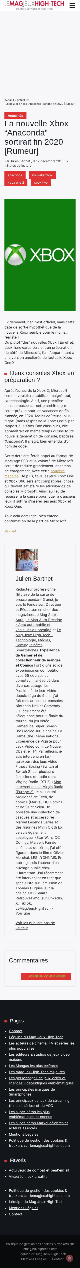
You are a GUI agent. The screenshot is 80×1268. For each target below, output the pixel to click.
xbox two (41, 182)
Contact (15, 1031)
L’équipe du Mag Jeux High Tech (36, 1037)
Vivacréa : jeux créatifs (28, 1176)
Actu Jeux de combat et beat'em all (39, 1170)
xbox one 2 (16, 182)
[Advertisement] (40, 40)
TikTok (25, 903)
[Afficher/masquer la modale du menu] (72, 5)
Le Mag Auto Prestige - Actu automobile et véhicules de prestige (39, 625)
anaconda (15, 175)
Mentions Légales (23, 1134)
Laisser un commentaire (46, 976)
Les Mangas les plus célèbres (33, 1065)
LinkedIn (55, 898)
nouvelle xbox (42, 175)
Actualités (15, 115)
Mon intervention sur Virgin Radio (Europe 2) (39, 787)
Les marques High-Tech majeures (37, 1072)
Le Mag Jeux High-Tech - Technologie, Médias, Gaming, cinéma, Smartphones (38, 640)
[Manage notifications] (69, 1258)
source (10, 530)
